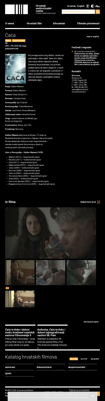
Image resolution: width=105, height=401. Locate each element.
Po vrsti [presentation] (84, 359)
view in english (93, 36)
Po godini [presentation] (95, 359)
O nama (9, 23)
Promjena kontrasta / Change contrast (92, 6)
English (81, 6)
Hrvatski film (34, 23)
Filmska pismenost (88, 23)
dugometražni (19, 40)
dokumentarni (44, 367)
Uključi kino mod (88, 202)
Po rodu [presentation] (73, 359)
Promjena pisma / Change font (97, 6)
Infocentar (59, 23)
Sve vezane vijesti (91, 322)
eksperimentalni (76, 367)
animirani (10, 367)
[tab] (74, 359)
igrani (8, 40)
